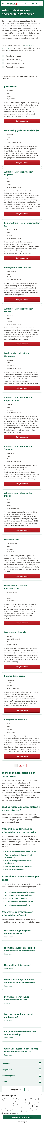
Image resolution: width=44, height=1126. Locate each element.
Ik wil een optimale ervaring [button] (22, 1117)
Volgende (28, 765)
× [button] (41, 1094)
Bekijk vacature (22, 121)
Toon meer (8, 937)
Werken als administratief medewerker (20, 852)
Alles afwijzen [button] (22, 1122)
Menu (40, 3)
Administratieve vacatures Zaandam (19, 898)
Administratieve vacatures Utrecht (18, 905)
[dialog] (22, 1109)
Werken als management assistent (18, 866)
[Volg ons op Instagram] (31, 1089)
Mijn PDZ (34, 4)
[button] (22, 1113)
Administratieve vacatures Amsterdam (20, 892)
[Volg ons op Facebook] (23, 1089)
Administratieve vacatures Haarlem (19, 902)
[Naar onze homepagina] (9, 3)
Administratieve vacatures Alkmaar (19, 895)
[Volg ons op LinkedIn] (27, 1089)
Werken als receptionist (14, 869)
